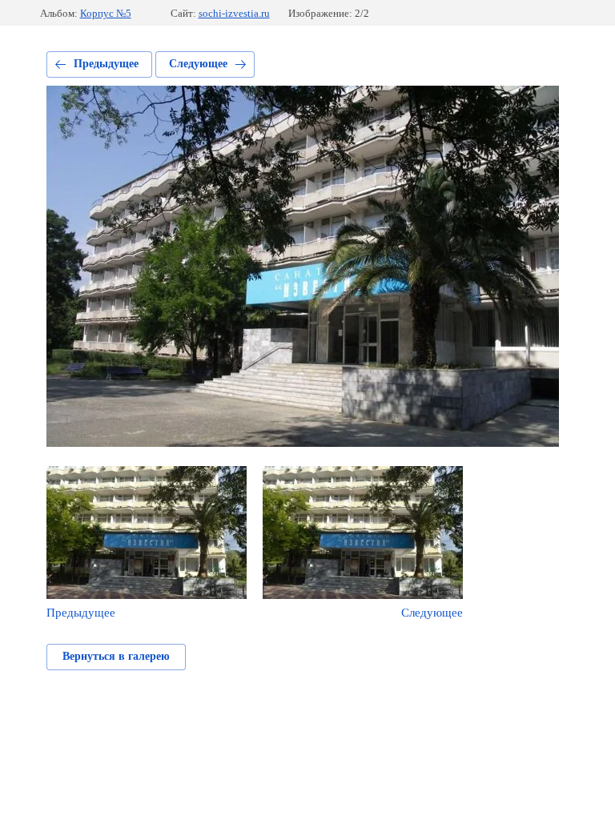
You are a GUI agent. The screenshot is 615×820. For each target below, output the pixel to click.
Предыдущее (106, 64)
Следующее (198, 64)
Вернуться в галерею (116, 656)
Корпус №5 (105, 13)
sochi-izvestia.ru (234, 13)
